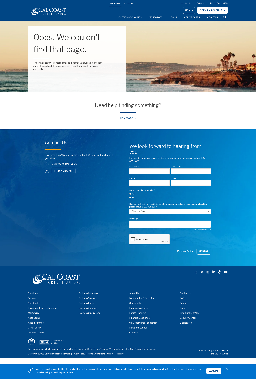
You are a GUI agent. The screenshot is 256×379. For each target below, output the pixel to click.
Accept (214, 371)
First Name (134, 166)
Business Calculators (89, 313)
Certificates (34, 303)
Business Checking (88, 293)
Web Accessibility (115, 354)
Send (202, 251)
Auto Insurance (36, 323)
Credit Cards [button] (192, 17)
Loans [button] (173, 17)
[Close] (226, 369)
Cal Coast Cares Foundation (143, 323)
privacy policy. (159, 369)
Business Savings (87, 298)
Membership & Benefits (141, 298)
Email (173, 178)
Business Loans (86, 303)
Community (135, 303)
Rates (200, 3)
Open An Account (211, 10)
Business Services (88, 308)
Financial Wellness (138, 308)
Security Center (188, 318)
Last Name (176, 166)
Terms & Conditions (96, 354)
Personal (115, 3)
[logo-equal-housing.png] (31, 341)
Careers (133, 332)
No (133, 197)
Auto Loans (34, 318)
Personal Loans (36, 332)
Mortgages (33, 313)
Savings (32, 298)
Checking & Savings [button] (130, 17)
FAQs (182, 298)
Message (133, 218)
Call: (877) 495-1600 (64, 163)
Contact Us (186, 3)
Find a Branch (63, 171)
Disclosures (186, 323)
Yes (133, 194)
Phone (132, 178)
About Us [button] (212, 17)
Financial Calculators (140, 318)
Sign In (189, 10)
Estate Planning (137, 313)
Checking (33, 293)
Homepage (126, 118)
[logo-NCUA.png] (51, 341)
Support (184, 303)
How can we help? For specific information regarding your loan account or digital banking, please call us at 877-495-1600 (168, 205)
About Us (134, 293)
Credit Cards (34, 327)
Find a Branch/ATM (219, 3)
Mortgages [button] (155, 17)
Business (128, 3)
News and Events (138, 327)
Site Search (225, 17)
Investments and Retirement (42, 308)
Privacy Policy (185, 251)
